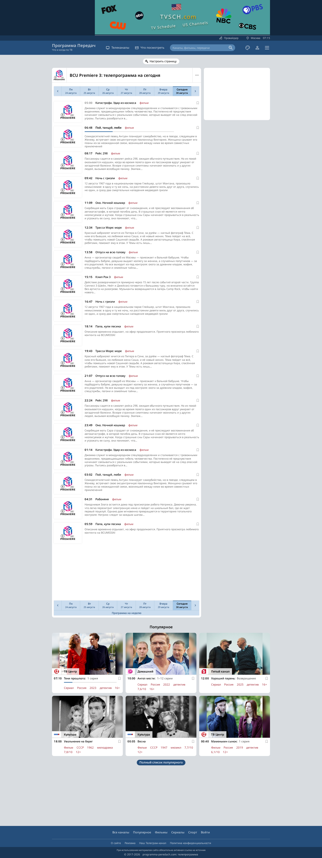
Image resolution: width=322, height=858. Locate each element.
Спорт (192, 832)
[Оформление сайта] (247, 48)
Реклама (130, 843)
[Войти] (257, 48)
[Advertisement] (126, 573)
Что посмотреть (152, 47)
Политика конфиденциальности (190, 843)
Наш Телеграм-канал (152, 843)
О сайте (116, 843)
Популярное (142, 832)
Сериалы (177, 832)
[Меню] (267, 48)
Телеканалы (120, 47)
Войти (205, 832)
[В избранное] (197, 103)
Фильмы (161, 832)
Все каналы (120, 832)
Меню (197, 75)
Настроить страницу (163, 61)
